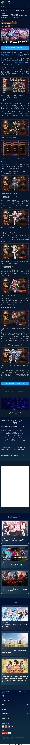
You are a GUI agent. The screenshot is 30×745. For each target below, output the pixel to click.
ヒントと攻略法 (5, 391)
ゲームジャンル (6, 700)
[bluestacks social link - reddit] (6, 726)
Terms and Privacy (5, 740)
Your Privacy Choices (16, 744)
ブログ (6, 10)
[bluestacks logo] (5, 2)
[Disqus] (15, 486)
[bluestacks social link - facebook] (9, 726)
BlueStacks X (21, 391)
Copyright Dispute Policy (14, 740)
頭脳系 (13, 391)
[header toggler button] (28, 2)
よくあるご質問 (6, 718)
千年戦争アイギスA (19, 10)
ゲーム (11, 10)
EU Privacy (22, 740)
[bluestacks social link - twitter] (12, 726)
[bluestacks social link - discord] (3, 726)
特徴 (3, 705)
